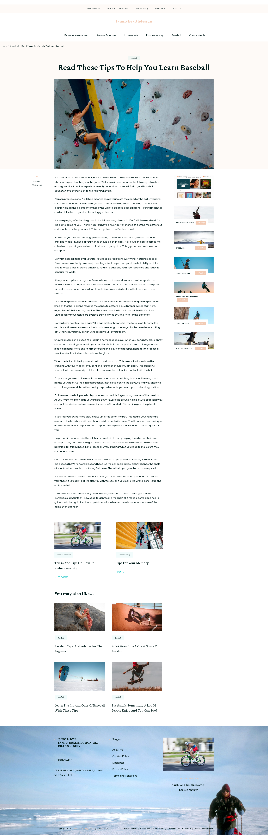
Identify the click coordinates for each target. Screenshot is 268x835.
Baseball (176, 35)
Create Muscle (197, 35)
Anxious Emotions (106, 35)
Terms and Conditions (117, 9)
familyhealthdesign (134, 21)
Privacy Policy (93, 9)
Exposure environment (76, 35)
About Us (177, 9)
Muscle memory (154, 35)
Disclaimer (160, 9)
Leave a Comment (38, 183)
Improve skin (131, 35)
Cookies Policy (141, 9)
